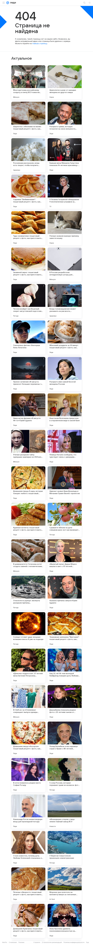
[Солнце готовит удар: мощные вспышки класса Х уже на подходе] (28, 629)
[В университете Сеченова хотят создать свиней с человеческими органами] (28, 556)
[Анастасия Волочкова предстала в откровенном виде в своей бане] (65, 410)
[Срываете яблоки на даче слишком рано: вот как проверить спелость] (65, 520)
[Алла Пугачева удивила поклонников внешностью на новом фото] (65, 921)
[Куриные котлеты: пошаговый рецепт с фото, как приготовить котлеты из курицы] (28, 520)
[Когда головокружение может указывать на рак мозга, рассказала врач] (65, 301)
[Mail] (7, 2)
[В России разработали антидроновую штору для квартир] (65, 265)
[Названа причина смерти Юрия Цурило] (65, 593)
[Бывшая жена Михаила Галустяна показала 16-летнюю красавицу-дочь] (65, 155)
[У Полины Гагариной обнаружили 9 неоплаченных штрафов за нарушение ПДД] (65, 192)
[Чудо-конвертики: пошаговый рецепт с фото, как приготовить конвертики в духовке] (28, 228)
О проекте (36, 942)
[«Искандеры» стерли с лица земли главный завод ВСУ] (65, 812)
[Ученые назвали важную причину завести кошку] (65, 228)
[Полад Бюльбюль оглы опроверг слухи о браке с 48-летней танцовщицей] (65, 739)
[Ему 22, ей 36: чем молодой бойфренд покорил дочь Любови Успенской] (65, 666)
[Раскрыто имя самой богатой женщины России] (65, 374)
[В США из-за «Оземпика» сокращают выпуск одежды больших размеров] (28, 702)
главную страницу (39, 43)
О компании (13, 942)
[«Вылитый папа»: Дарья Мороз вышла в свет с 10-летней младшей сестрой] (65, 556)
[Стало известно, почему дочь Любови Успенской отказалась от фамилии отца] (28, 848)
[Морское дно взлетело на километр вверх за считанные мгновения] (65, 884)
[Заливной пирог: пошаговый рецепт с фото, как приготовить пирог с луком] (28, 265)
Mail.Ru (4, 942)
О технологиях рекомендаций (52, 942)
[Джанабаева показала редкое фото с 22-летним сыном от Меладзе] (65, 702)
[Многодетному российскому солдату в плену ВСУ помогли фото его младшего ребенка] (28, 82)
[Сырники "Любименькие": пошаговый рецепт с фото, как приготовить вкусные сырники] (28, 192)
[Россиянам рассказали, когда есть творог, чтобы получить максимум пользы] (28, 155)
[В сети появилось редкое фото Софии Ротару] (28, 775)
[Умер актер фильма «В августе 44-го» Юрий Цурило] (28, 410)
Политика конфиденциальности (74, 942)
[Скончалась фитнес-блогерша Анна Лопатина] (28, 338)
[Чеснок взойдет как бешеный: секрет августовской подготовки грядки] (28, 301)
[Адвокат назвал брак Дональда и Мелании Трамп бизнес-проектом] (65, 483)
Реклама (21, 942)
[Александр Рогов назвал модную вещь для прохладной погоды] (28, 812)
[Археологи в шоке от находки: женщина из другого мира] (65, 82)
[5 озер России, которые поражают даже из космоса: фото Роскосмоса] (65, 775)
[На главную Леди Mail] (12, 2)
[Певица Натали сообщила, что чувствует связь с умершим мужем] (65, 447)
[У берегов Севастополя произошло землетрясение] (65, 848)
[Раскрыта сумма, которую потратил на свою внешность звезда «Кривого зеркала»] (65, 119)
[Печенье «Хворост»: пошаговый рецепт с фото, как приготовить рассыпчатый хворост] (28, 884)
